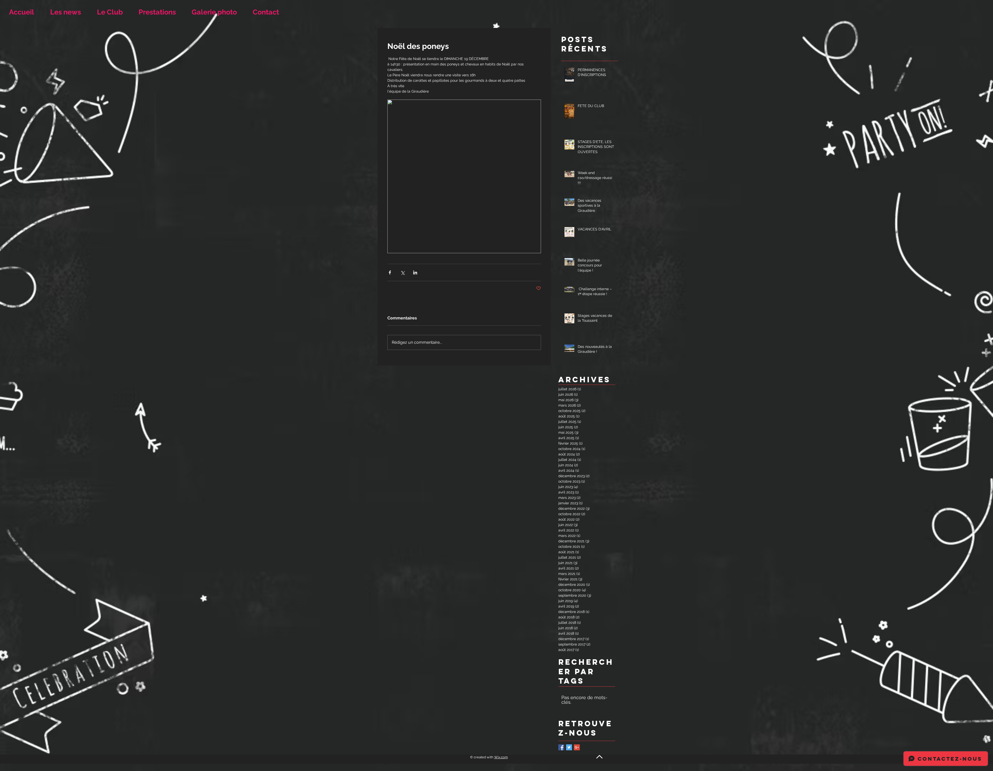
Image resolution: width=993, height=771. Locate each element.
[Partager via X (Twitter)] (402, 272)
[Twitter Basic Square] (569, 747)
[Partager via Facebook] (389, 272)
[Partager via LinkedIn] (415, 272)
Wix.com (501, 757)
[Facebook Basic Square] (561, 747)
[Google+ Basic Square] (577, 747)
